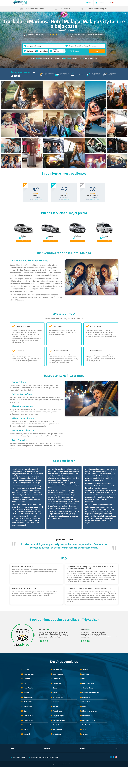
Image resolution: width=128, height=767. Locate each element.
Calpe (84, 679)
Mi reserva (47, 748)
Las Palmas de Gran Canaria (91, 692)
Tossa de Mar (57, 734)
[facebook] (111, 757)
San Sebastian (87, 725)
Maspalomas (28, 706)
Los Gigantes (86, 697)
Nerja (84, 706)
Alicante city (57, 669)
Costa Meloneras (88, 683)
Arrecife (85, 669)
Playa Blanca (57, 711)
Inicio (12, 748)
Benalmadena (58, 674)
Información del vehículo (23, 241)
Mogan (55, 706)
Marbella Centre (88, 702)
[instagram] (116, 757)
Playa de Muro (28, 715)
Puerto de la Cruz (29, 720)
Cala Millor (56, 679)
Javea (55, 692)
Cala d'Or (27, 679)
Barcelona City (29, 674)
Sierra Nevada (58, 729)
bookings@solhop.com (19, 757)
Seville (26, 729)
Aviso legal (52, 764)
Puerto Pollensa (29, 725)
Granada (27, 692)
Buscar (97, 51)
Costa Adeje (57, 683)
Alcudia (26, 669)
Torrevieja (27, 734)
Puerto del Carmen (88, 720)
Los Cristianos (58, 697)
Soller (84, 729)
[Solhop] (20, 2)
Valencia (85, 734)
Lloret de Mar (28, 697)
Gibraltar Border (88, 688)
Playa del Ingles (58, 715)
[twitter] (113, 757)
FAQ (116, 748)
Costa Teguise (28, 688)
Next (116, 635)
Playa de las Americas (89, 711)
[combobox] (43, 45)
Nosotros (82, 748)
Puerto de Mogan (59, 720)
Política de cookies (73, 764)
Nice (25, 711)
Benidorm (85, 674)
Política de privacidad (62, 764)
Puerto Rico (57, 725)
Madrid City (28, 702)
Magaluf (56, 702)
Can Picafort (28, 683)
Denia (55, 688)
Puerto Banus (87, 715)
